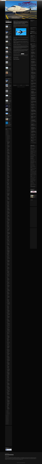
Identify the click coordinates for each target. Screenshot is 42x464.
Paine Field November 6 (33, 89)
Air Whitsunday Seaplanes (33, 173)
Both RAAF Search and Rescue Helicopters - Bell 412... (8, 350)
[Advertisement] (21, 79)
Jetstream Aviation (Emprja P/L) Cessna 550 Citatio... (8, 166)
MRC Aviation (32, 104)
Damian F (35, 195)
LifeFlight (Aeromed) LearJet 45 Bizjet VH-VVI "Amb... (8, 159)
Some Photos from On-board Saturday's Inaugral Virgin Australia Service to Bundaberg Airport (8, 33)
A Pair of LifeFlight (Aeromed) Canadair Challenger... (8, 310)
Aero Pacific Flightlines (32, 91)
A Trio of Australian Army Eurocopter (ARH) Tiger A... (8, 187)
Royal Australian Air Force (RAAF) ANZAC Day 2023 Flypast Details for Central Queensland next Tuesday (8, 69)
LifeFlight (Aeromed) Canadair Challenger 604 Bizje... (8, 156)
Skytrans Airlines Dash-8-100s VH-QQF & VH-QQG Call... (8, 247)
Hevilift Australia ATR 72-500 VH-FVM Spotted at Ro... (8, 317)
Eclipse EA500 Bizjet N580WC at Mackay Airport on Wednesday (8, 119)
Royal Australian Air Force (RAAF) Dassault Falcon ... (8, 222)
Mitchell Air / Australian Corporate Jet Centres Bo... (8, 153)
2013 (7, 421)
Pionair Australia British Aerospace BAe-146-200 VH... (8, 279)
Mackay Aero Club (32, 164)
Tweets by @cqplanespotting (32, 28)
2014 (7, 420)
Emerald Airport (32, 40)
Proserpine (18, 55)
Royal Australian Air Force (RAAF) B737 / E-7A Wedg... (8, 149)
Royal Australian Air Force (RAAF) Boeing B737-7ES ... (8, 183)
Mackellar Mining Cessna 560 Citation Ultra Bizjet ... (8, 393)
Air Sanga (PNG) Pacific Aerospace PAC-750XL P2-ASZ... (8, 176)
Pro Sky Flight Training (33, 177)
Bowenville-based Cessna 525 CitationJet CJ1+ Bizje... (8, 313)
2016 (7, 418)
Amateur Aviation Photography (33, 127)
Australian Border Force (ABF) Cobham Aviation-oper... (8, 353)
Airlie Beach (16, 54)
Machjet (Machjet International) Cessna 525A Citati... (8, 219)
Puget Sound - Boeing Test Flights (33, 110)
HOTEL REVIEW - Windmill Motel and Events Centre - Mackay (33, 99)
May (7, 410)
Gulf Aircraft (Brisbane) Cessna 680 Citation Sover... (8, 360)
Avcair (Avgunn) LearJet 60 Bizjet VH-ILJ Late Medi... (8, 323)
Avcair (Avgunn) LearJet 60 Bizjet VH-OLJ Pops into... (8, 296)
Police (16, 55)
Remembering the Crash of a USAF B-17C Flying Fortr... (8, 303)
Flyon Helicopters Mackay (33, 168)
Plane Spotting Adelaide (33, 124)
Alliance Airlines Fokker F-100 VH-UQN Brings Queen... (8, 408)
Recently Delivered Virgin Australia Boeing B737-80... (8, 307)
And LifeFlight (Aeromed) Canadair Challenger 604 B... (8, 370)
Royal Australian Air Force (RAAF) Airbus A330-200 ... (8, 216)
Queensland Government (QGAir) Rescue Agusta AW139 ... (8, 404)
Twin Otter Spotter (33, 113)
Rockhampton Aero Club (33, 155)
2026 (7, 130)
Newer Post (15, 85)
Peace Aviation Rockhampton (32, 158)
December (8, 135)
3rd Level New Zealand (32, 55)
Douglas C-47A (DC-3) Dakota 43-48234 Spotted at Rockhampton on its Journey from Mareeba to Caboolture (8, 53)
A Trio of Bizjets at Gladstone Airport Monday (9, 106)
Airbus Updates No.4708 (33, 65)
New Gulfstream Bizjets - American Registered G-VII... (8, 172)
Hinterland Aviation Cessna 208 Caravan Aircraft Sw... (8, 357)
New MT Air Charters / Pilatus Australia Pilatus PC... (8, 205)
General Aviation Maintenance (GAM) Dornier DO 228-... (8, 384)
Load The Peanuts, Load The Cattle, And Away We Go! (33, 121)
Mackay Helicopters (33, 165)
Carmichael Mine (24, 54)
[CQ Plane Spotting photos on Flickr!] (33, 33)
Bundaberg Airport (32, 178)
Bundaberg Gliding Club (33, 179)
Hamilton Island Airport (33, 41)
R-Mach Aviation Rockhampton (32, 156)
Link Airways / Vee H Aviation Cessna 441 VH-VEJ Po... (8, 380)
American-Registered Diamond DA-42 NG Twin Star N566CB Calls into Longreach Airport (8, 48)
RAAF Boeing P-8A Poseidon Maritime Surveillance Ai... (8, 226)
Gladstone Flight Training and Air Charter (33, 162)
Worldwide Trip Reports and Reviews (33, 97)
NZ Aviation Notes (33, 134)
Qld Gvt (20, 55)
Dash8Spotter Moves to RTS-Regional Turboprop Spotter (33, 132)
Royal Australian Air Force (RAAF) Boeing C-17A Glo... (8, 180)
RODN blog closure (33, 95)
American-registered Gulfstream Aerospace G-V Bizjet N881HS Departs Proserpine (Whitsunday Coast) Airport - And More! (8, 97)
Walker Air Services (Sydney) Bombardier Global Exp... (8, 289)
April (7, 411)
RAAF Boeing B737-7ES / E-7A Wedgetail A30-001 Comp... (8, 343)
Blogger (24, 462)
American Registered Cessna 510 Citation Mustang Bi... (8, 286)
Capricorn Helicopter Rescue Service (33, 148)
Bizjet (19, 54)
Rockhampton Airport (33, 37)
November (8, 136)
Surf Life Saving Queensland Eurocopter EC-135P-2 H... (8, 397)
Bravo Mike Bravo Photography (33, 61)
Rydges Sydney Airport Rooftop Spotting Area (33, 186)
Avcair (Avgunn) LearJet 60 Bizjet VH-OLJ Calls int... (8, 264)
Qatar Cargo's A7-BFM (33, 59)
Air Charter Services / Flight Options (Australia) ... (8, 254)
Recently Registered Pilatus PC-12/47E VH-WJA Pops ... (8, 329)
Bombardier (21, 54)
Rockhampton (24, 55)
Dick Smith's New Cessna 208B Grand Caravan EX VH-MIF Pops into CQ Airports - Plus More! (8, 110)
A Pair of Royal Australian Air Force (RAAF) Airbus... (8, 229)
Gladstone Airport (32, 39)
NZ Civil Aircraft (33, 45)
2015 (7, 419)
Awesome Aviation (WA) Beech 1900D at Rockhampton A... (8, 209)
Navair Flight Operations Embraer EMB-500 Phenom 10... (8, 194)
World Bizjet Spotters (33, 101)
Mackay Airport (32, 38)
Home (21, 85)
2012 (7, 422)
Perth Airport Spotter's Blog (32, 52)
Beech (18, 54)
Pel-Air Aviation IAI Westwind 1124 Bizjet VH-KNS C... (8, 390)
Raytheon (22, 55)
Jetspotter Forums (32, 183)
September (8, 138)
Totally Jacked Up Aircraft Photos (33, 120)
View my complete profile (34, 197)
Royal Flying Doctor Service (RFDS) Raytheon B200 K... (8, 162)
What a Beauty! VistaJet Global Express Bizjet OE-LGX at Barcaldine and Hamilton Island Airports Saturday (8, 115)
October (8, 137)
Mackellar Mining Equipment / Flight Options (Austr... (8, 339)
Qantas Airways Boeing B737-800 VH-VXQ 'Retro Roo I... (8, 198)
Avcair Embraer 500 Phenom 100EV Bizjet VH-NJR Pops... (8, 233)
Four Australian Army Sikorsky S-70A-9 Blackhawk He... (8, 275)
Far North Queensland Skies (33, 72)
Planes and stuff (33, 49)
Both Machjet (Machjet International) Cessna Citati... (8, 146)
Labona (15, 55)
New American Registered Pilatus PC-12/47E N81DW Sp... (8, 143)
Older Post (27, 85)
